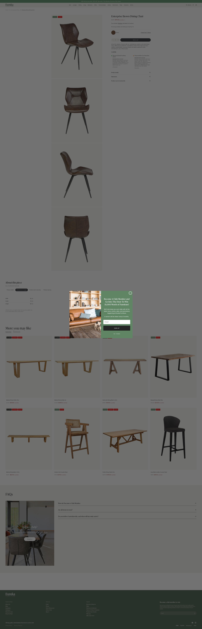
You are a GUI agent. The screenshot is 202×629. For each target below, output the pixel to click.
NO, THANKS (117, 333)
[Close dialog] (130, 293)
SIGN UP (116, 328)
